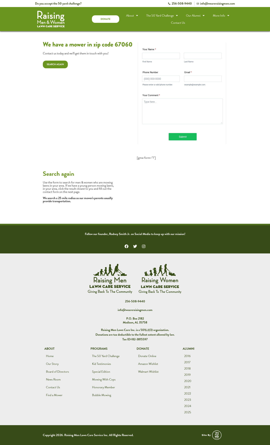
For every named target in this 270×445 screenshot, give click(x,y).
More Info (219, 15)
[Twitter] (135, 246)
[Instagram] (144, 246)
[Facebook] (126, 246)
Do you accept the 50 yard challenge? (58, 3)
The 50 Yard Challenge (160, 15)
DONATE (143, 348)
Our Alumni (193, 15)
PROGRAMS (99, 348)
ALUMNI (188, 348)
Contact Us (178, 22)
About (130, 15)
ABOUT (49, 348)
